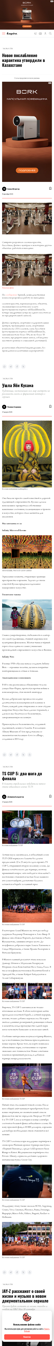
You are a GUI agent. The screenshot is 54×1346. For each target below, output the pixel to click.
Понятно (27, 1336)
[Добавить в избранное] (50, 188)
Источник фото (8, 288)
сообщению (11, 294)
